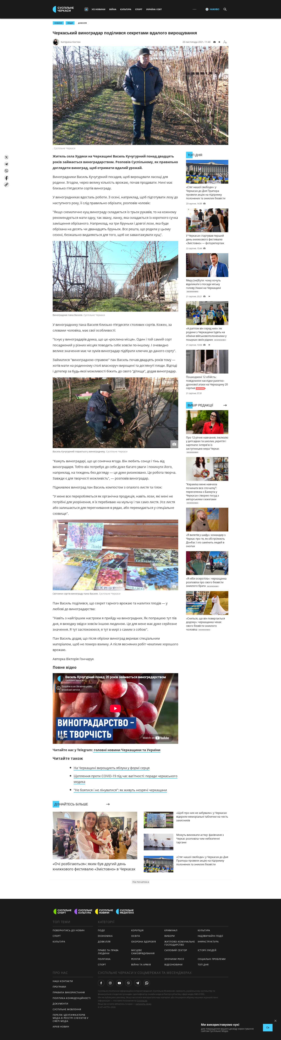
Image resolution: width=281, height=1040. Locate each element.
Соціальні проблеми (212, 959)
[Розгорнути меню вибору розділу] (86, 9)
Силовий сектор (175, 950)
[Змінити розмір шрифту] (225, 42)
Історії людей (207, 950)
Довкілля (82, 23)
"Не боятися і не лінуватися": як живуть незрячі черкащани (120, 790)
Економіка (105, 935)
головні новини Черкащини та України (126, 750)
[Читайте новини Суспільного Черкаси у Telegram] (137, 983)
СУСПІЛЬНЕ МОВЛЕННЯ (67, 1009)
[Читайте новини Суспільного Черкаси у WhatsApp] (146, 983)
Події (101, 930)
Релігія (135, 959)
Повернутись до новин (69, 930)
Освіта (135, 935)
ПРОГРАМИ (59, 986)
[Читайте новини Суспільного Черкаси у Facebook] (101, 983)
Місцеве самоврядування (143, 952)
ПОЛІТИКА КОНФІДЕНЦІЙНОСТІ (72, 998)
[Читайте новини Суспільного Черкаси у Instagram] (110, 983)
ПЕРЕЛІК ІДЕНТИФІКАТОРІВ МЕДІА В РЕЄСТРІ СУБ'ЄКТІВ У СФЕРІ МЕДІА (70, 1017)
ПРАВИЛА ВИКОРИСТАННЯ (69, 992)
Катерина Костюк (70, 41)
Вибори (169, 935)
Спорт (138, 9)
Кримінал (170, 930)
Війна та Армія (141, 964)
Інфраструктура (208, 941)
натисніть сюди (143, 1003)
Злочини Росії (174, 959)
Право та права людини (108, 952)
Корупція (137, 930)
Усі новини (98, 9)
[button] (6, 157)
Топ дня (203, 964)
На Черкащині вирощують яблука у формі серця (112, 768)
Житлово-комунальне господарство (179, 943)
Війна (112, 9)
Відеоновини (173, 964)
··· (194, 9)
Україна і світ (154, 9)
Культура (125, 9)
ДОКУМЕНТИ (60, 1003)
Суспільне (142, 1000)
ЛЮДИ (70, 23)
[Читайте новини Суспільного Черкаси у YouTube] (119, 983)
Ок (267, 1027)
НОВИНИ (58, 23)
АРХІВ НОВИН (61, 1026)
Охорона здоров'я (143, 941)
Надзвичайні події (210, 935)
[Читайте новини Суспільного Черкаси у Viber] (128, 983)
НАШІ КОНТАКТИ (63, 981)
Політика (104, 959)
